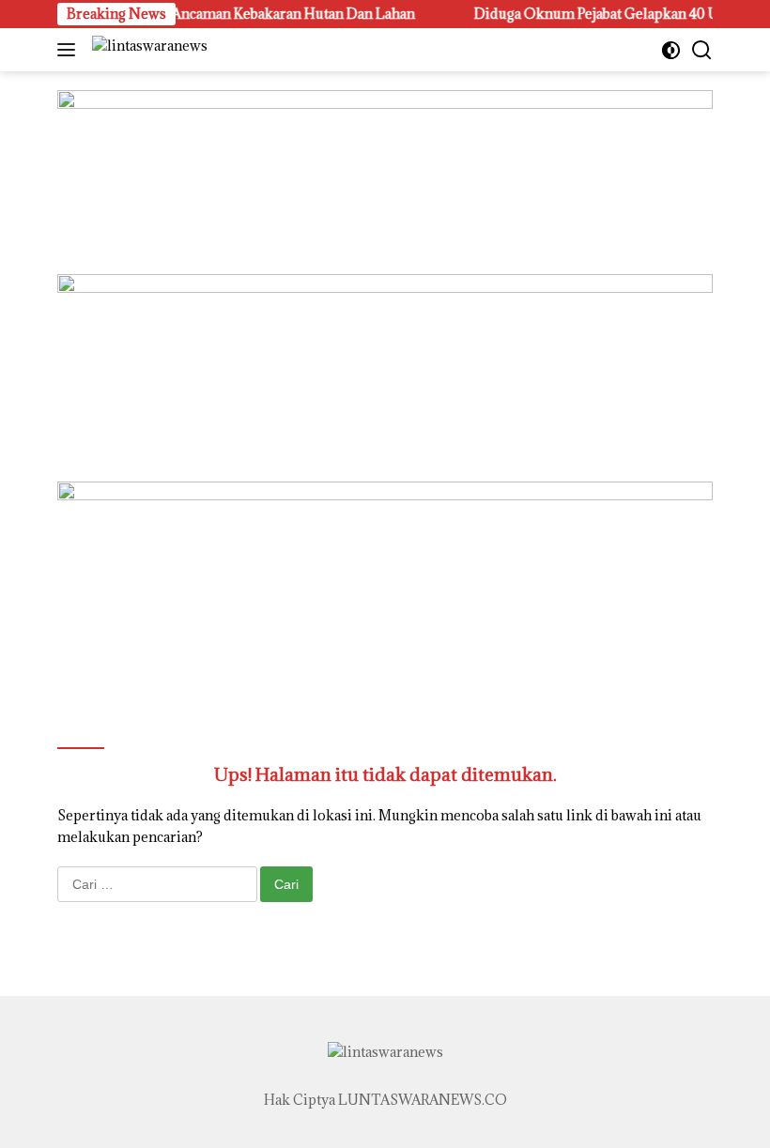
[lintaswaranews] (147, 49)
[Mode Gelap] (671, 50)
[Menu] (70, 50)
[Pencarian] (702, 50)
